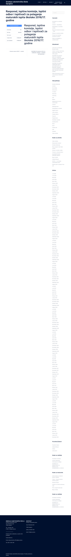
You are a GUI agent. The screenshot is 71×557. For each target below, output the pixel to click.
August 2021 (54, 284)
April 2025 (54, 202)
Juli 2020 (54, 309)
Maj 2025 (54, 200)
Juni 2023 (54, 242)
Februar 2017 (54, 387)
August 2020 (54, 307)
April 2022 (54, 269)
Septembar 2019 (55, 328)
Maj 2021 (54, 290)
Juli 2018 (54, 355)
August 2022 (54, 261)
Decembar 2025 (55, 187)
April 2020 (54, 314)
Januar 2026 (54, 185)
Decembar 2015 (55, 414)
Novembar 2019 (55, 324)
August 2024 (54, 217)
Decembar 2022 (55, 253)
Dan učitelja (54, 88)
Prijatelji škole (55, 118)
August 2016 (54, 398)
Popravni (54, 116)
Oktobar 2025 (55, 190)
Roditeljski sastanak (56, 119)
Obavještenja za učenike (57, 108)
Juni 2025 (54, 198)
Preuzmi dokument (14, 25)
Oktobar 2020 (55, 303)
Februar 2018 (54, 364)
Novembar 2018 (55, 347)
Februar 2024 (55, 227)
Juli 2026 (54, 173)
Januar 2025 (54, 208)
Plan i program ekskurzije (57, 487)
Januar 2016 (54, 412)
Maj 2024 (54, 221)
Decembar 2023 (55, 231)
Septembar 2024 (55, 215)
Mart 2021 (54, 293)
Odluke (53, 448)
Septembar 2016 (55, 397)
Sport (53, 125)
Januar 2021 (54, 297)
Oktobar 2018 (55, 349)
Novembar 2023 (55, 232)
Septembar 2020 (55, 305)
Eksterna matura (55, 482)
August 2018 (54, 353)
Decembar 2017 (55, 368)
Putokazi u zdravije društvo (57, 152)
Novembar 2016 (55, 393)
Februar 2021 (54, 295)
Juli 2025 (54, 196)
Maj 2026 (54, 177)
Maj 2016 (54, 404)
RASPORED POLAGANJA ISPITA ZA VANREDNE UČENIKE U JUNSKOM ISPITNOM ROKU (38, 53)
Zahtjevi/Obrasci (55, 159)
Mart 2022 (54, 271)
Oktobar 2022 (55, 257)
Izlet (53, 97)
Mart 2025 (54, 204)
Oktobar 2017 (55, 372)
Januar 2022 (54, 274)
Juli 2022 (54, 263)
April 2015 (54, 429)
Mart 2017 (54, 385)
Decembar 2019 (55, 322)
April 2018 (54, 360)
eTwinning (54, 95)
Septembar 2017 (55, 374)
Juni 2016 (54, 402)
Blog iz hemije (55, 157)
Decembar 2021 (55, 276)
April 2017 (54, 383)
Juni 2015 (54, 425)
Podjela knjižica (55, 114)
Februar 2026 (55, 183)
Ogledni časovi (55, 110)
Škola (53, 123)
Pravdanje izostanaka (56, 458)
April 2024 (54, 223)
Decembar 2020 (55, 299)
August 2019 (54, 330)
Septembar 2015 (55, 419)
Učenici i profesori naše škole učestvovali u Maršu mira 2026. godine (58, 52)
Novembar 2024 (55, 211)
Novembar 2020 (55, 301)
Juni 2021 (54, 288)
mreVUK (53, 104)
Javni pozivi (54, 450)
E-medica (54, 91)
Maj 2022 (54, 267)
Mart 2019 (54, 339)
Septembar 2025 (55, 192)
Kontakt (60, 3)
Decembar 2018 (55, 345)
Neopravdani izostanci (56, 143)
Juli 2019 (54, 332)
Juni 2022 (54, 265)
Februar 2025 (55, 206)
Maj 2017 (54, 381)
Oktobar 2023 (55, 234)
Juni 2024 (54, 219)
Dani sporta (54, 89)
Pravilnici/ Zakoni (55, 445)
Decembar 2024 (55, 209)
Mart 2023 (54, 248)
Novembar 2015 (55, 416)
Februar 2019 (54, 341)
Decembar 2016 (55, 391)
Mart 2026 (54, 181)
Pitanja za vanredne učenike (57, 33)
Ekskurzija (54, 93)
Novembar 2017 (55, 370)
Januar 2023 (54, 251)
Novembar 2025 (55, 189)
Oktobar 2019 (55, 326)
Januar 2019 (54, 343)
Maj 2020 (54, 313)
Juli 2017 (54, 377)
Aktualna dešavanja (58, 2)
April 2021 (54, 292)
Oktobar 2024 (55, 213)
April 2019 (54, 337)
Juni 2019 (54, 334)
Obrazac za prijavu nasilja (57, 150)
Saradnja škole (55, 121)
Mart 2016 (54, 408)
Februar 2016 (54, 410)
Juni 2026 (54, 175)
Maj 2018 (54, 358)
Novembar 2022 (55, 255)
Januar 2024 (54, 229)
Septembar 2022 (55, 259)
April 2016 (54, 406)
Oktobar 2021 (55, 280)
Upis (53, 129)
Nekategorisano (55, 106)
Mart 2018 (54, 362)
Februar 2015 (54, 433)
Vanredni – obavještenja (57, 24)
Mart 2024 (54, 225)
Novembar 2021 (55, 278)
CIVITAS (53, 86)
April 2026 (54, 179)
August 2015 (54, 421)
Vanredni (54, 131)
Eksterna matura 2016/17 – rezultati (17, 51)
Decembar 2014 (55, 437)
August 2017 (54, 376)
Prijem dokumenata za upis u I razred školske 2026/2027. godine (58, 75)
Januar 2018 (54, 366)
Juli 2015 (54, 423)
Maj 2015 (54, 427)
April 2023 (54, 246)
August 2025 (54, 194)
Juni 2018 (54, 356)
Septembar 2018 (55, 351)
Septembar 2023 (55, 236)
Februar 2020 (55, 318)
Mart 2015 (54, 431)
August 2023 (54, 238)
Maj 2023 (54, 244)
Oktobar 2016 (55, 395)
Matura (53, 99)
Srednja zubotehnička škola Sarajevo (17, 3)
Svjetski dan (54, 127)
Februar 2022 (55, 272)
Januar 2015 (54, 435)
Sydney (7, 555)
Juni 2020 (54, 311)
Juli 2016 (54, 400)
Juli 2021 (54, 286)
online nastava (55, 112)
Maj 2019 (54, 335)
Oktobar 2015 (55, 418)
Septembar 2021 (55, 282)
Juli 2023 (54, 240)
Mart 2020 (54, 316)
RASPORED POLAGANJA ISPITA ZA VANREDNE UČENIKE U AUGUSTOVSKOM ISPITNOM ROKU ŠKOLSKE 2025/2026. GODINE (58, 58)
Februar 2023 (55, 250)
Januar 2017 (54, 389)
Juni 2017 (54, 379)
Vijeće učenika (55, 133)
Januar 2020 (54, 320)
